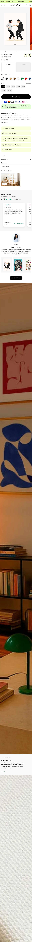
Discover (3, 771)
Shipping (3, 156)
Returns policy (4, 159)
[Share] (29, 55)
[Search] (5, 5)
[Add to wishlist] (25, 55)
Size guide (28, 83)
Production (3, 163)
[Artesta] (16, 5)
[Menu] (1, 5)
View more (3, 122)
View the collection (16, 278)
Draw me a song (7, 56)
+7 (27, 102)
